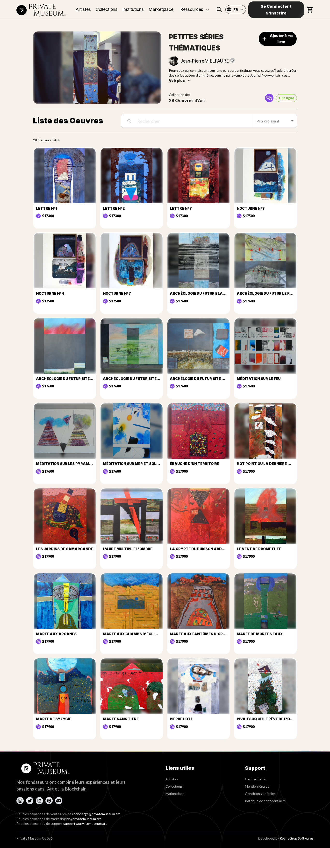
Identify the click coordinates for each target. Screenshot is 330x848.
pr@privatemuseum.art (83, 819)
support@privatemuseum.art (85, 823)
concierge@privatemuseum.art (97, 814)
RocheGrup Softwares (297, 838)
